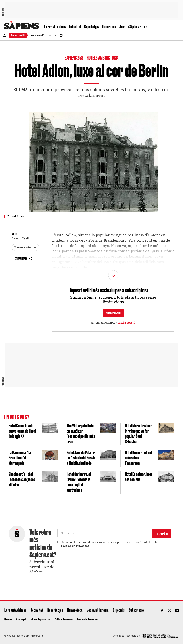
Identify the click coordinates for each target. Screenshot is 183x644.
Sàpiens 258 (74, 57)
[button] (25, 247)
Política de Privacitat (75, 546)
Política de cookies (64, 619)
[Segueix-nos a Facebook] (50, 35)
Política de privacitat (40, 619)
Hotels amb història (102, 57)
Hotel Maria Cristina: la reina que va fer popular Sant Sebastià (138, 433)
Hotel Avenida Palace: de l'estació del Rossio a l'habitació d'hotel (81, 457)
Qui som (8, 619)
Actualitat (75, 26)
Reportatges (91, 26)
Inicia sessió (127, 322)
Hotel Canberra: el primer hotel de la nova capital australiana (79, 482)
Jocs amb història (98, 610)
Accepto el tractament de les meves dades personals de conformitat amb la (110, 544)
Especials (119, 610)
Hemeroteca (109, 26)
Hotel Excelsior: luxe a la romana (138, 476)
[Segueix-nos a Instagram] (61, 35)
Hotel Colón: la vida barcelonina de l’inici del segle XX (22, 430)
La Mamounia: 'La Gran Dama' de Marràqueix (20, 457)
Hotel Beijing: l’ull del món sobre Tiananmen (138, 457)
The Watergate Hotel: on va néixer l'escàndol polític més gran (81, 433)
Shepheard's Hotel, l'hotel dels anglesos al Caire (22, 479)
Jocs (122, 26)
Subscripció (136, 610)
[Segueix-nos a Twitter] (55, 35)
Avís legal (21, 619)
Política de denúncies (87, 619)
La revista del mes (55, 26)
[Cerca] (146, 27)
